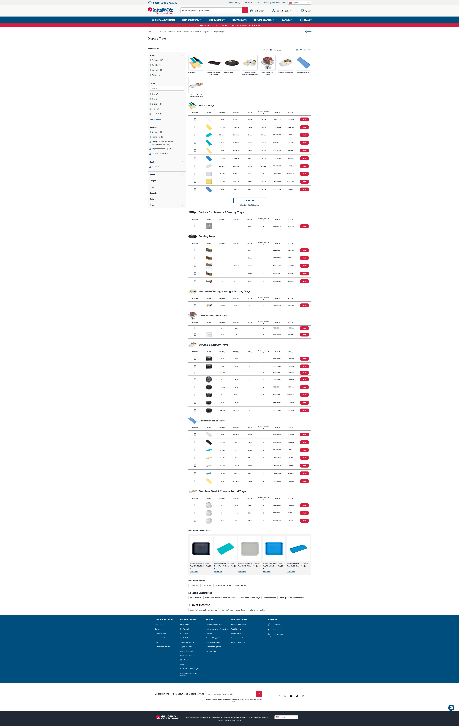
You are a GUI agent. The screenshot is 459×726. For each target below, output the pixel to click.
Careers (157, 629)
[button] (299, 2)
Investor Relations (161, 638)
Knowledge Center (278, 3)
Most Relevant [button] (275, 49)
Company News (160, 633)
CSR (156, 642)
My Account (184, 629)
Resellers (209, 633)
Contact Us (248, 3)
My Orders (184, 633)
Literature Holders (257, 609)
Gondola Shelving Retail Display (203, 609)
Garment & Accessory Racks (233, 609)
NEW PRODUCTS (239, 20)
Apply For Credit (186, 646)
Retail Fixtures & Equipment (188, 31)
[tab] (299, 49)
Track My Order (185, 638)
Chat (257, 3)
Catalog (265, 3)
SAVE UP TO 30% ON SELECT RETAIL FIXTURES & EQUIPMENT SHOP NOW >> (229, 25)
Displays (206, 31)
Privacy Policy (243, 699)
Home (150, 31)
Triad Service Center (213, 642)
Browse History (234, 3)
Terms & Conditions (224, 720)
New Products (236, 633)
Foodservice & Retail (165, 31)
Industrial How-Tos (238, 642)
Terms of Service (256, 699)
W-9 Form (184, 660)
